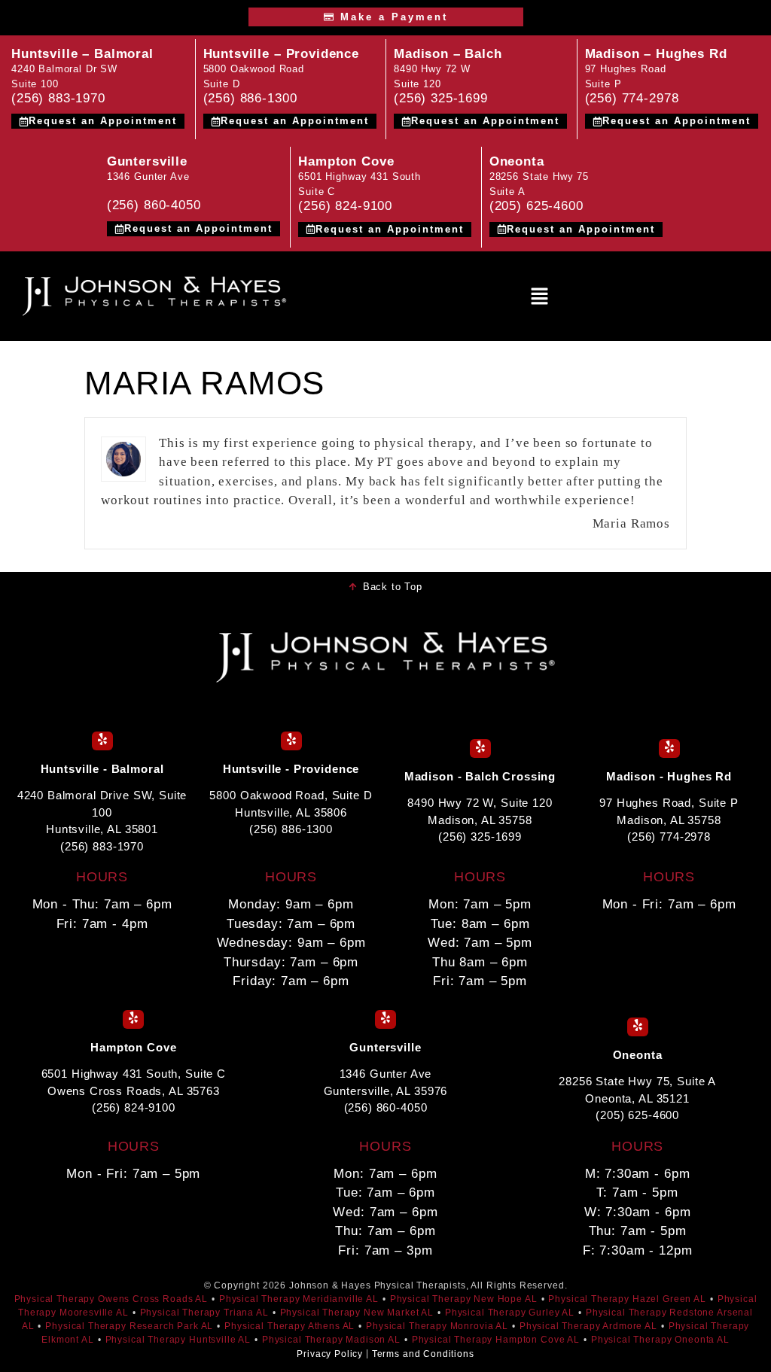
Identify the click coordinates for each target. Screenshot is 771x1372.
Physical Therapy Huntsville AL (178, 1339)
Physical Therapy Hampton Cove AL (496, 1339)
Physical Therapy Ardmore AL (588, 1326)
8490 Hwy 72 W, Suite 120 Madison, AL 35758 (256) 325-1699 (479, 819)
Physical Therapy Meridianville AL (299, 1299)
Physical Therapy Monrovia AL (437, 1326)
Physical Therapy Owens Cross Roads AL (111, 1299)
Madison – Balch (448, 54)
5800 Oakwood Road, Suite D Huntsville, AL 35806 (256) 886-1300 (290, 812)
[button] (540, 296)
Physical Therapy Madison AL (331, 1339)
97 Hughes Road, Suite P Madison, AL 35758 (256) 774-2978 (669, 819)
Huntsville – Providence (281, 54)
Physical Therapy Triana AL (204, 1312)
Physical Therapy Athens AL (289, 1326)
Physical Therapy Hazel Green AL (626, 1299)
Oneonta (516, 161)
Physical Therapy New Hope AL (464, 1299)
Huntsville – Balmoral (82, 54)
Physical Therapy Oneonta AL (660, 1339)
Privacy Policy (330, 1354)
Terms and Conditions (423, 1354)
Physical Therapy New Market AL (357, 1312)
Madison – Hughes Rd (656, 54)
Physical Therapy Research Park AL (129, 1326)
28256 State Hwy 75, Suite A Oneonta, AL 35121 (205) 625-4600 (637, 1098)
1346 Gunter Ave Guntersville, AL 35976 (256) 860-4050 (386, 1090)
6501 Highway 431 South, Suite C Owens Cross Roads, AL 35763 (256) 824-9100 (133, 1090)
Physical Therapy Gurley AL (509, 1312)
